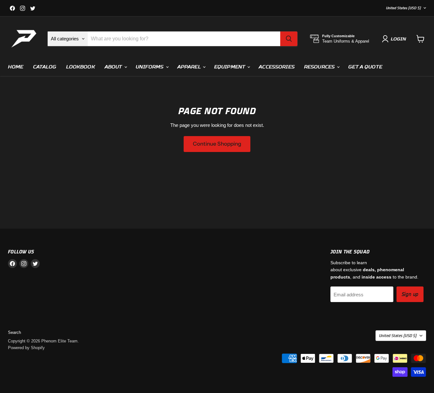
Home (16, 67)
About (114, 67)
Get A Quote (365, 67)
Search (14, 332)
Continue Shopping (217, 144)
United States (403, 7)
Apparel (189, 67)
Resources (320, 67)
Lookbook (80, 67)
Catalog (45, 67)
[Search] (288, 38)
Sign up (410, 294)
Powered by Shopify (26, 347)
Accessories (277, 67)
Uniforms (150, 67)
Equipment (230, 67)
